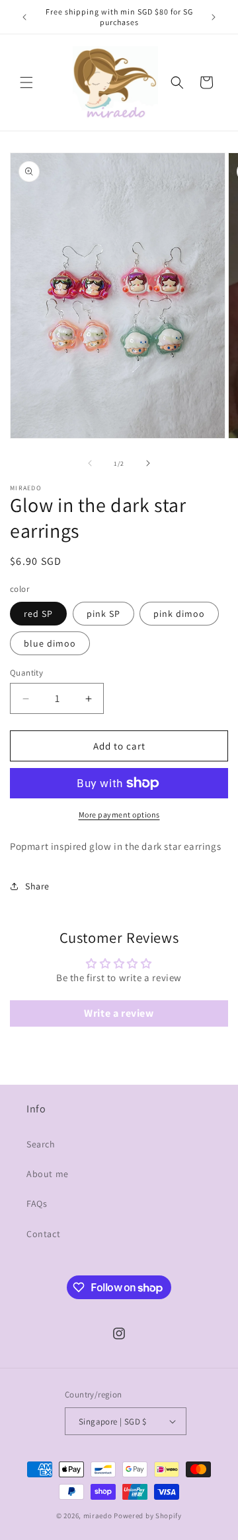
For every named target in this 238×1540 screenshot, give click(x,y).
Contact (43, 1234)
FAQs (36, 1203)
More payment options (119, 814)
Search (41, 1144)
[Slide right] (148, 463)
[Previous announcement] (24, 17)
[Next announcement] (213, 17)
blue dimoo (50, 643)
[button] (26, 82)
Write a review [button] (118, 1013)
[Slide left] (89, 463)
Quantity (26, 672)
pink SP (103, 614)
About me (47, 1174)
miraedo (97, 1515)
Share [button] (37, 886)
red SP (38, 614)
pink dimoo (179, 614)
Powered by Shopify (148, 1515)
